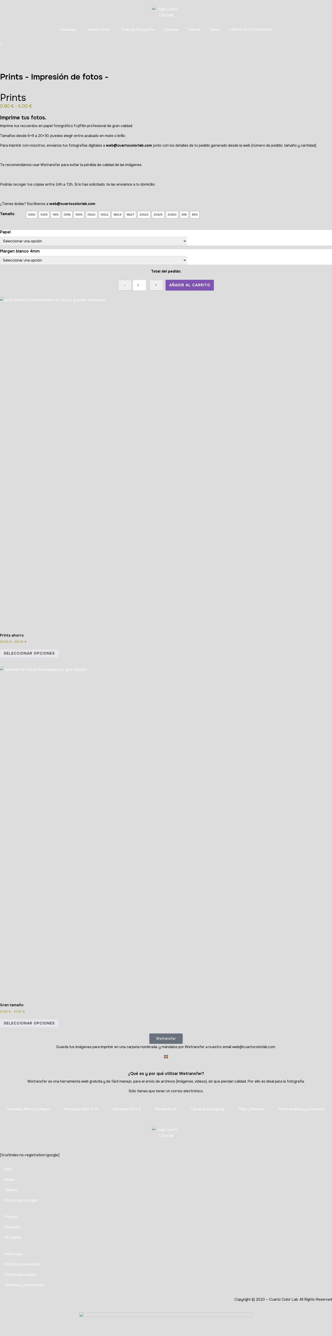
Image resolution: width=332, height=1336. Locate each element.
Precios (11, 1216)
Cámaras (171, 29)
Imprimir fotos (98, 29)
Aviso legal (13, 1254)
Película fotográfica (138, 29)
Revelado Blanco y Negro (28, 1109)
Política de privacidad (22, 1264)
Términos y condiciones (24, 1285)
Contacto (12, 1227)
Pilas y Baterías (251, 1109)
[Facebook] (227, 53)
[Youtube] (116, 53)
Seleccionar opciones (29, 653)
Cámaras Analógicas (207, 1109)
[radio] (31, 214)
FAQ (8, 1169)
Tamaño (7, 214)
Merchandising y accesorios (301, 1109)
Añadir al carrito (189, 285)
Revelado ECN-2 (127, 1109)
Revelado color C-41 (81, 1109)
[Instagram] (5, 53)
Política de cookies (20, 1274)
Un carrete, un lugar (21, 1200)
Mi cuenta (13, 1237)
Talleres (194, 29)
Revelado (68, 29)
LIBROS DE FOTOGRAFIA (250, 29)
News (215, 29)
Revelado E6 (166, 1109)
